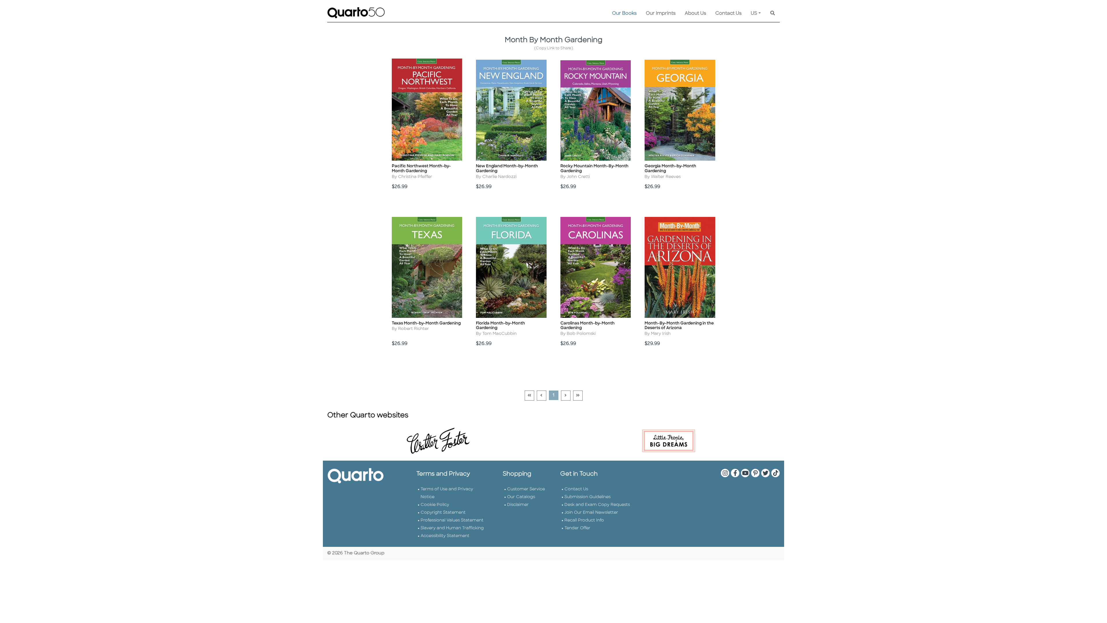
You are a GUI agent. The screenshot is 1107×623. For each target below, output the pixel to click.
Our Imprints (660, 13)
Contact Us (728, 13)
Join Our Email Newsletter (591, 513)
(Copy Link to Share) (553, 48)
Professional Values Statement (452, 520)
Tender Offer (577, 528)
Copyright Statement (443, 513)
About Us (695, 13)
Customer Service (526, 489)
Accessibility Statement (445, 536)
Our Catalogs (521, 497)
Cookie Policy (435, 505)
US (754, 13)
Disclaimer (518, 505)
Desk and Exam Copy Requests (597, 505)
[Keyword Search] (772, 13)
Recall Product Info (584, 520)
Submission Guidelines (587, 497)
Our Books (624, 13)
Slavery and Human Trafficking (452, 528)
